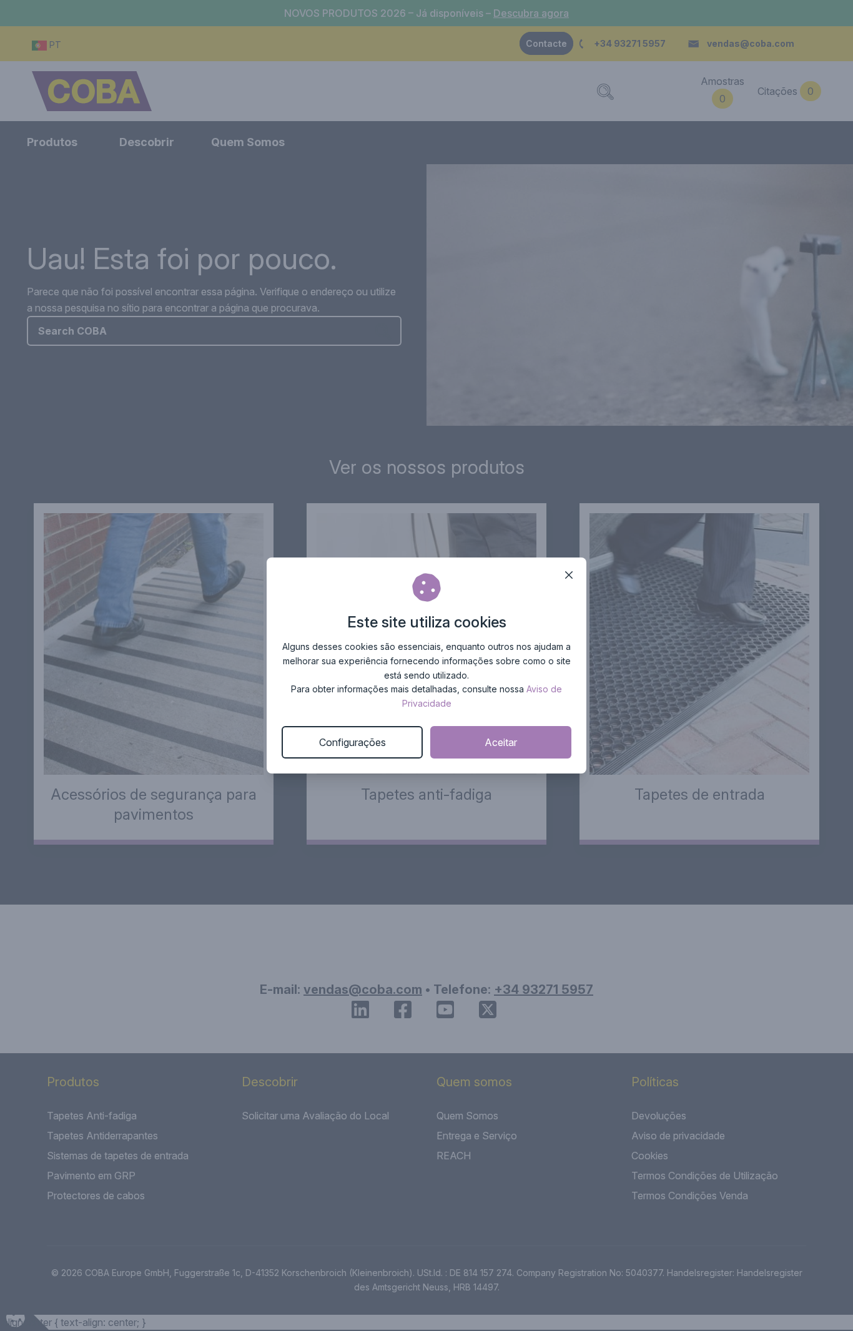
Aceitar (501, 742)
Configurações (352, 742)
